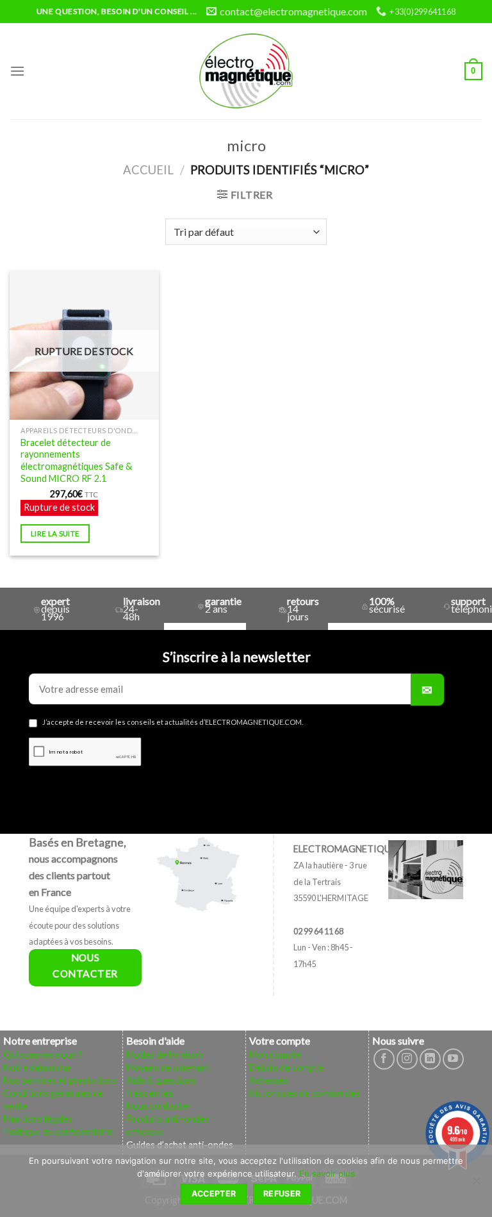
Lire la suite (55, 533)
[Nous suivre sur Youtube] (453, 1059)
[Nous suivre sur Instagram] (407, 1059)
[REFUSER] (476, 1184)
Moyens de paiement (168, 1067)
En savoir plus (327, 1173)
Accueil (148, 170)
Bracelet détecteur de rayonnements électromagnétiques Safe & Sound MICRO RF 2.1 (76, 460)
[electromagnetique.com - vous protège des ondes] (246, 71)
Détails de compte (286, 1067)
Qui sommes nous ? (42, 1054)
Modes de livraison (164, 1054)
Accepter (214, 1193)
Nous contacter (158, 1105)
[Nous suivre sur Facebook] (384, 1059)
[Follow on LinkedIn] (430, 1059)
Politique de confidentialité (58, 1132)
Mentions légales (37, 1118)
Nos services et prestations (60, 1080)
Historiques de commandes (304, 1093)
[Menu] (17, 71)
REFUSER (282, 1193)
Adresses (268, 1080)
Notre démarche (36, 1067)
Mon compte (275, 1054)
